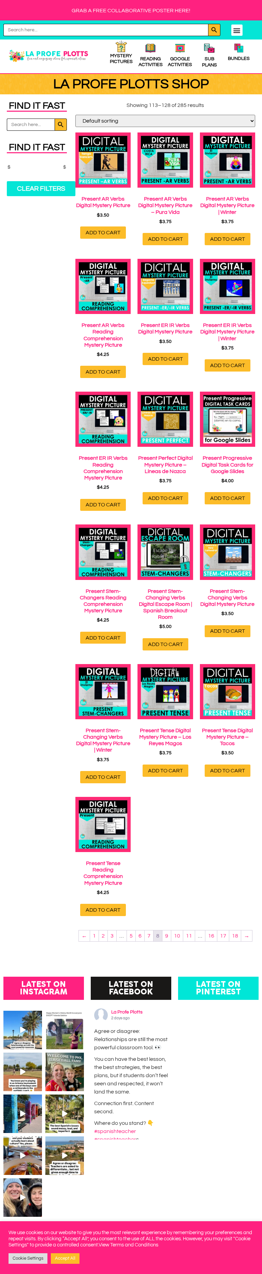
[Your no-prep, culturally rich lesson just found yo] (22, 1155)
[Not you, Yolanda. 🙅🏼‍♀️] (64, 1030)
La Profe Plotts (127, 1012)
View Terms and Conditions (128, 1244)
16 (211, 936)
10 (177, 936)
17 (223, 936)
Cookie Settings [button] (28, 1258)
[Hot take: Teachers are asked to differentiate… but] (64, 1155)
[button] (237, 30)
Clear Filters (41, 188)
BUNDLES (239, 58)
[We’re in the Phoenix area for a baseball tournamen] (64, 1072)
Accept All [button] (65, 1258)
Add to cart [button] (103, 232)
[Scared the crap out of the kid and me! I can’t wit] (22, 1072)
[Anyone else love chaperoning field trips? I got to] (22, 1197)
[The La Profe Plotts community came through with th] (22, 1114)
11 (189, 936)
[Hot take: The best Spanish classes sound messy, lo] (64, 1114)
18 (235, 936)
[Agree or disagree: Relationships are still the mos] (22, 1030)
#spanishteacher (115, 1131)
